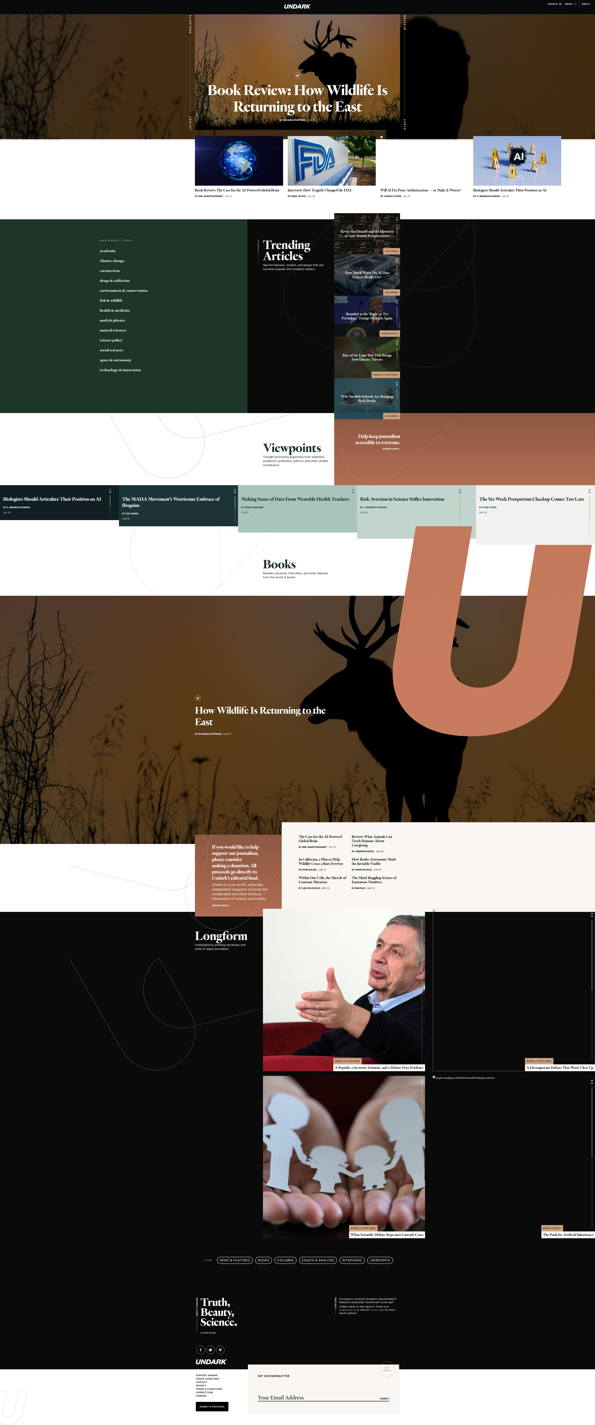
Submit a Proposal (212, 1406)
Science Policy (111, 340)
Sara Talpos (298, 196)
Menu (568, 4)
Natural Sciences (113, 330)
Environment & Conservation (124, 290)
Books (279, 564)
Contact (201, 1382)
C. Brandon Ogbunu (488, 196)
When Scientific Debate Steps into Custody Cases (387, 1235)
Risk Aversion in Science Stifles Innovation (402, 499)
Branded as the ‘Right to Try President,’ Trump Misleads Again (367, 316)
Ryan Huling (309, 869)
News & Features (385, 375)
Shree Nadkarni (254, 507)
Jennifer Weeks (364, 851)
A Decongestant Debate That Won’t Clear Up (560, 1067)
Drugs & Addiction (115, 280)
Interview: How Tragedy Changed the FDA (319, 190)
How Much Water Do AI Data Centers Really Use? (367, 275)
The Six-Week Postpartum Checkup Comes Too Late (531, 499)
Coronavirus (110, 270)
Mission (404, 22)
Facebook (200, 1350)
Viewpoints (389, 333)
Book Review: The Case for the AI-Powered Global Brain (237, 190)
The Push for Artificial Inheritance (568, 1235)
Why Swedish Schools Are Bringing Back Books (367, 398)
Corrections (204, 1392)
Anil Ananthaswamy (210, 196)
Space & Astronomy (115, 360)
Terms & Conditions (209, 1389)
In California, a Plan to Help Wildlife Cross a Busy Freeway (321, 861)
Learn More (208, 1332)
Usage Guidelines (207, 1379)
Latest (190, 123)
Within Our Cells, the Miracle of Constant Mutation (322, 880)
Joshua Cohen (392, 196)
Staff (404, 124)
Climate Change (112, 260)
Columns (391, 251)
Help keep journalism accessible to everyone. (377, 439)
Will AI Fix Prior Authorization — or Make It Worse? (420, 190)
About (586, 4)
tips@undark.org (347, 1310)
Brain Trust (552, 1228)
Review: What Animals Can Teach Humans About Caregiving (372, 841)
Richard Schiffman (294, 120)
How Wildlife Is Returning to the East (260, 716)
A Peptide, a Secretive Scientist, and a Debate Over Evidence (379, 1067)
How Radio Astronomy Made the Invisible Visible (374, 861)
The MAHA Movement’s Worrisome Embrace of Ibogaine (170, 502)
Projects (190, 23)
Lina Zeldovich (311, 888)
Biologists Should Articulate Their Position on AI (509, 190)
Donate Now (220, 905)
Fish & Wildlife (111, 300)
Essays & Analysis (318, 1260)
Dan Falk (360, 888)
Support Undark (207, 1375)
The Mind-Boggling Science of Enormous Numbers (374, 880)
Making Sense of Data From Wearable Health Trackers (295, 499)
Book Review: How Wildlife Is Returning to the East (297, 98)
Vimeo (220, 1350)
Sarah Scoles (363, 869)
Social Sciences (111, 350)
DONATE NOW (390, 448)
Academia (107, 250)
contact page (377, 1310)
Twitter (210, 1350)
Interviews (352, 1260)
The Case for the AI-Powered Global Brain (320, 838)
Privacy (201, 1386)
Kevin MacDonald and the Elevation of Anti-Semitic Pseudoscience (367, 233)
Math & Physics (112, 320)
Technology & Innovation (120, 369)
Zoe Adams (132, 513)
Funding (201, 1396)
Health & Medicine (115, 310)
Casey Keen (489, 507)
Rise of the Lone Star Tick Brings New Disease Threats (367, 357)
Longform (221, 936)
